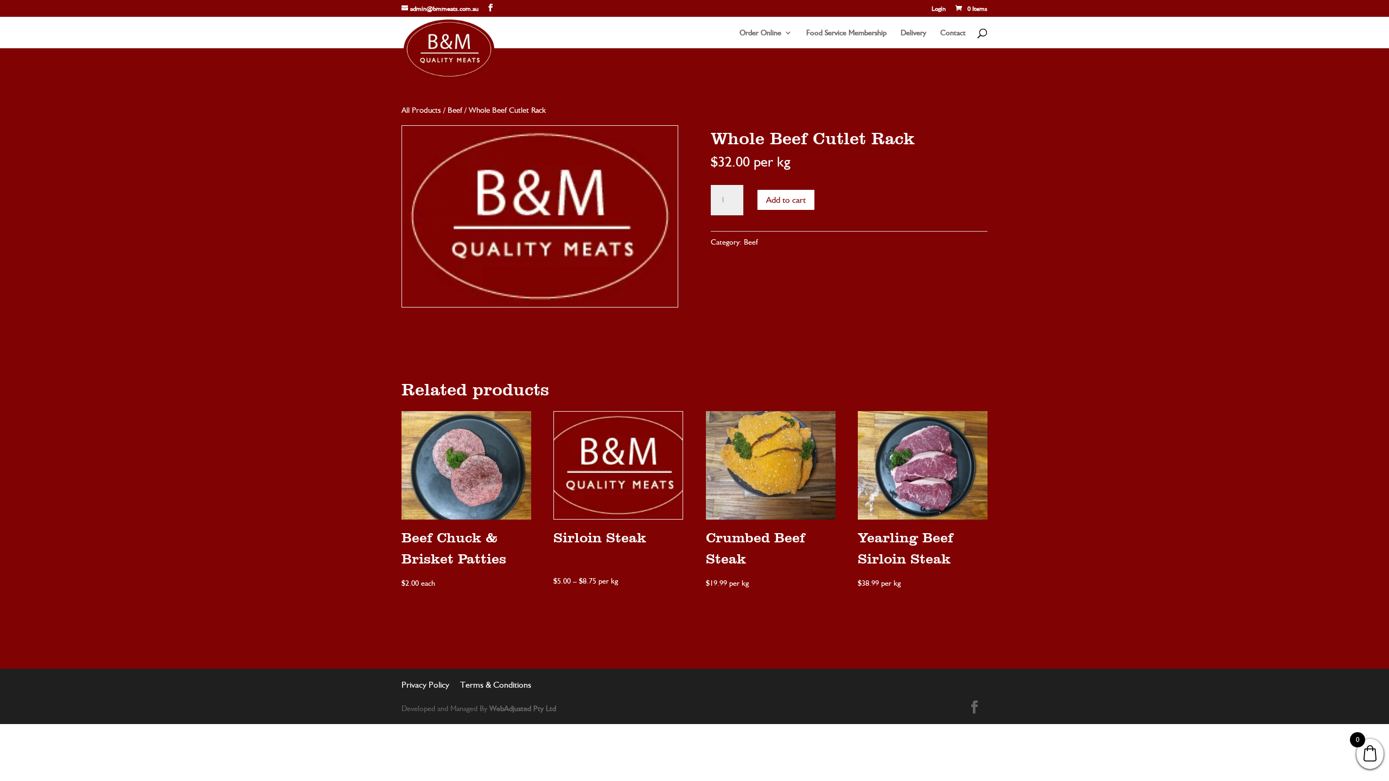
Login (939, 8)
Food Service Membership (846, 33)
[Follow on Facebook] (974, 707)
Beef (455, 109)
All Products (421, 109)
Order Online (760, 33)
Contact (953, 33)
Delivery (913, 33)
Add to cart (786, 200)
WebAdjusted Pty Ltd (522, 708)
